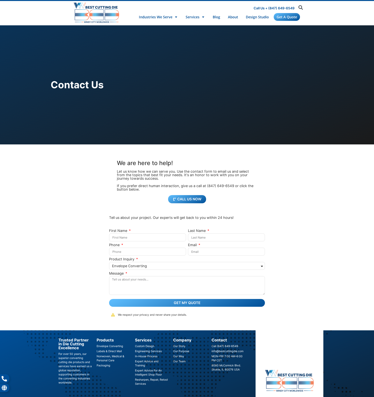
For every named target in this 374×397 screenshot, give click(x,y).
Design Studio (257, 17)
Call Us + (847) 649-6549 (274, 8)
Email (193, 245)
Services (192, 17)
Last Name (197, 231)
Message (117, 273)
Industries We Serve (155, 17)
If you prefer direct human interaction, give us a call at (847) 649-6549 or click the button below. (185, 187)
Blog (216, 17)
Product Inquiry (122, 259)
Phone (115, 245)
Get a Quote (287, 17)
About (233, 17)
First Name (118, 231)
